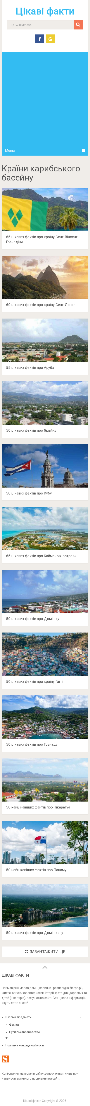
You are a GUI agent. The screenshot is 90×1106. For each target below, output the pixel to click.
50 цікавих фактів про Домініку (32, 618)
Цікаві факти (45, 11)
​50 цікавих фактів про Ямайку (31, 430)
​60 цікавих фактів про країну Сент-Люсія (40, 305)
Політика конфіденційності (24, 1045)
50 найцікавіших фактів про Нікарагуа (38, 807)
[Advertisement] (45, 98)
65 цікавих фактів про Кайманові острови (41, 556)
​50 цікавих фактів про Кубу (29, 493)
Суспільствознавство (24, 1032)
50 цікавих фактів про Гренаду (31, 744)
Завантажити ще (47, 951)
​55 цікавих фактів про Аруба (30, 367)
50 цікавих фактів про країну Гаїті (34, 681)
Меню (10, 150)
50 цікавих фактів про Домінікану (34, 932)
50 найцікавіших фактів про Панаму (36, 870)
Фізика (14, 1024)
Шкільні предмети (18, 1017)
